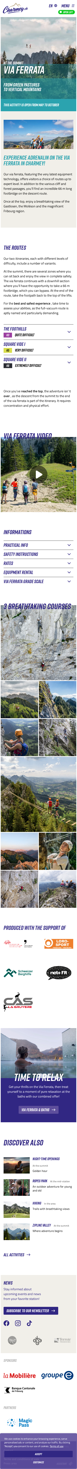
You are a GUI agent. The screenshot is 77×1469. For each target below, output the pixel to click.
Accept (38, 1454)
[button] (67, 5)
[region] (38, 1451)
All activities (14, 1254)
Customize (38, 1462)
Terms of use (56, 1446)
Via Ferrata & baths (35, 1109)
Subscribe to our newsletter (27, 1310)
